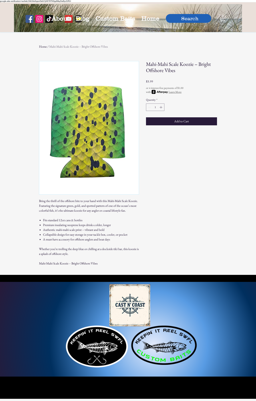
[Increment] (161, 107)
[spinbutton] (155, 107)
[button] (222, 18)
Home (43, 46)
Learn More (175, 92)
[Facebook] (29, 19)
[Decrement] (149, 107)
